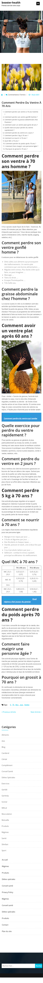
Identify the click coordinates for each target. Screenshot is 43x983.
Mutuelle (5, 820)
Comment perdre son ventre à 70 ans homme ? (21, 113)
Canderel (5, 753)
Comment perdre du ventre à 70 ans (21, 33)
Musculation (7, 814)
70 (13, 705)
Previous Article (9, 712)
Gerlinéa (5, 796)
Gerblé (4, 789)
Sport (4, 850)
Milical (4, 808)
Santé (4, 838)
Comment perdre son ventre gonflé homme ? (21, 117)
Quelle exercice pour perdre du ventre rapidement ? (19, 129)
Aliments (5, 735)
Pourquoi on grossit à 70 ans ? (16, 149)
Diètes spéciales (8, 777)
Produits (5, 826)
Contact (5, 925)
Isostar (4, 802)
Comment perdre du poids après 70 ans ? (20, 143)
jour (21, 705)
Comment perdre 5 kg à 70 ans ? (16, 135)
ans (16, 705)
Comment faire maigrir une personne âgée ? (21, 146)
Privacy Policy (7, 892)
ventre (26, 705)
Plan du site (7, 931)
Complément (7, 765)
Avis (3, 741)
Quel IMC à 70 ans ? (12, 141)
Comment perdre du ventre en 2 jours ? (19, 133)
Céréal (4, 759)
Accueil (5, 860)
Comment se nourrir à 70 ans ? (16, 138)
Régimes (5, 832)
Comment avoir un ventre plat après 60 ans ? (21, 125)
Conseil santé (7, 771)
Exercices (5, 783)
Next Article (36, 712)
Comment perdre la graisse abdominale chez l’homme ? (21, 121)
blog (3, 747)
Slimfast (5, 844)
